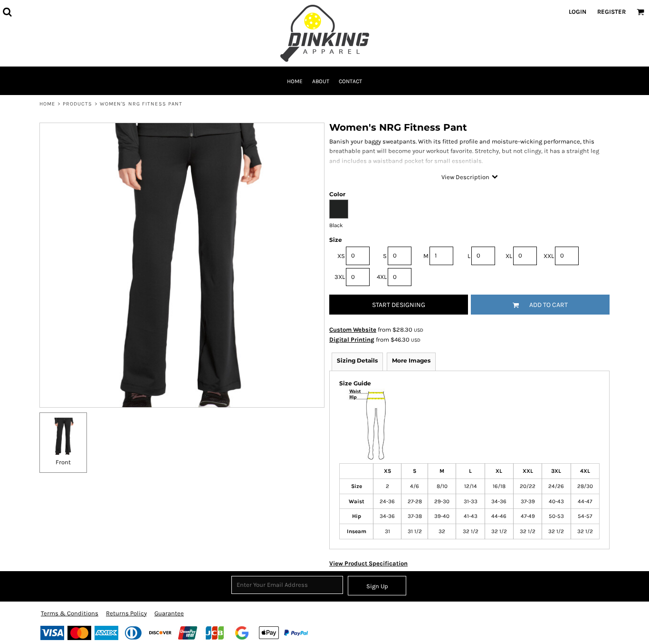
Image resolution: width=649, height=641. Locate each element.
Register (611, 11)
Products (78, 104)
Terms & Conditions (69, 613)
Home (47, 104)
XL (509, 255)
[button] (7, 12)
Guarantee (169, 613)
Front (63, 462)
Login (577, 11)
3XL (339, 276)
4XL (382, 276)
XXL (549, 255)
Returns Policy (126, 613)
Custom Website (352, 329)
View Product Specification (368, 563)
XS (341, 255)
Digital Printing (351, 339)
